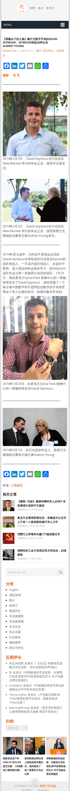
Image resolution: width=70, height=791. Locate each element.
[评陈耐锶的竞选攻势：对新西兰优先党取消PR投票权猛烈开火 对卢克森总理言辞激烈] (56, 746)
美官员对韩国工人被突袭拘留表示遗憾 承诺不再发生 (36, 709)
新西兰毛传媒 (48, 786)
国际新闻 (15, 595)
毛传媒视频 (16, 621)
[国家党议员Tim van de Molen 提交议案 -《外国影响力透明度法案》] (13, 746)
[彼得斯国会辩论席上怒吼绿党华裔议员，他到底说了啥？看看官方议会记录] (34, 746)
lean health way (19, 708)
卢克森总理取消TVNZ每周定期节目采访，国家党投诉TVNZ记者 (34, 698)
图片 (39, 50)
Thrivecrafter (18, 694)
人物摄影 (16, 485)
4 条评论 (21, 538)
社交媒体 (15, 637)
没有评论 (22, 509)
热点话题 (15, 632)
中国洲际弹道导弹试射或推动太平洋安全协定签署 (36, 687)
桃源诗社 (15, 611)
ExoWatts (15, 685)
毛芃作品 (48, 50)
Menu (8, 25)
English (13, 590)
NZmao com (10, 50)
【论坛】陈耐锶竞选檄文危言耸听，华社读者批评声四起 (35, 665)
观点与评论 (16, 648)
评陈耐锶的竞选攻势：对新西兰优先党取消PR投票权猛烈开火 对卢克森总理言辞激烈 (36, 676)
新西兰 (13, 605)
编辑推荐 (15, 642)
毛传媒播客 (16, 616)
